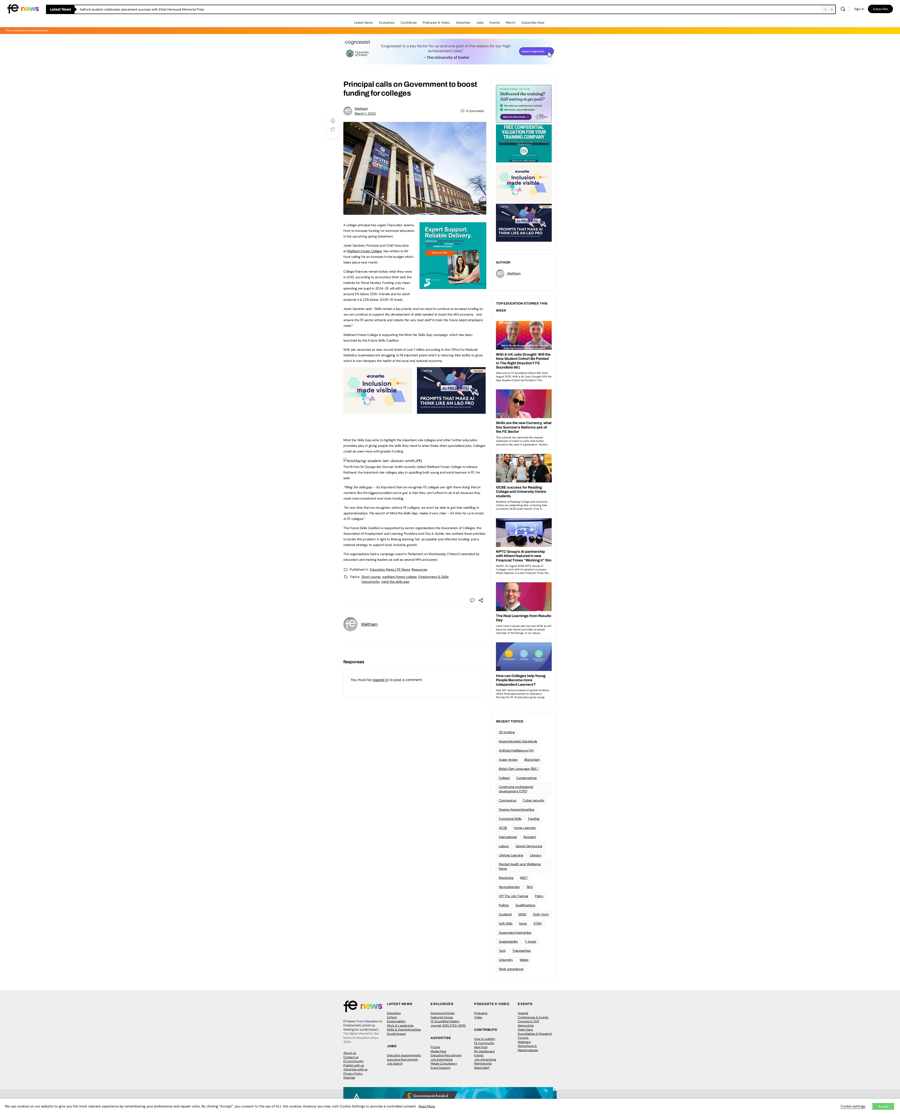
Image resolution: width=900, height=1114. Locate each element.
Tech (502, 950)
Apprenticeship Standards (518, 741)
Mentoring (506, 878)
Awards (523, 1013)
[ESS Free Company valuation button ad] (524, 143)
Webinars (524, 1042)
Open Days (525, 1029)
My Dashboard (484, 1051)
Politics (504, 905)
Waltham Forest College (364, 251)
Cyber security (533, 800)
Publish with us (353, 1065)
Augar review (508, 759)
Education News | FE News (390, 569)
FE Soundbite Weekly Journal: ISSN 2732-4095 (448, 1023)
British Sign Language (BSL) (518, 769)
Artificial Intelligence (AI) (516, 750)
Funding (534, 819)
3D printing (507, 732)
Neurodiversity (509, 887)
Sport (523, 923)
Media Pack (438, 1051)
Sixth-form (541, 914)
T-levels (530, 941)
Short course (371, 577)
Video (478, 1017)
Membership (483, 1063)
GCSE (503, 828)
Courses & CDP (528, 1021)
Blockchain (532, 759)
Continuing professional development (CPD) (516, 789)
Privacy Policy (353, 1074)
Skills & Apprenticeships (404, 1029)
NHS (530, 887)
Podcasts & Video (436, 22)
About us (349, 1053)
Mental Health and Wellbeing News (520, 866)
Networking (526, 1025)
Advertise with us (355, 1069)
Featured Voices (442, 1017)
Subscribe (880, 9)
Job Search (395, 1063)
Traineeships (521, 950)
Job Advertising (442, 1059)
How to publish (484, 1039)
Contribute (409, 22)
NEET (524, 878)
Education (394, 1013)
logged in (380, 679)
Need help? (482, 1068)
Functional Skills (510, 819)
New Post (481, 1047)
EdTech (392, 1017)
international (508, 837)
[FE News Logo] (23, 8)
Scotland (505, 914)
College (504, 778)
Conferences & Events (533, 1017)
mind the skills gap (395, 582)
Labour (504, 846)
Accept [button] (883, 1106)
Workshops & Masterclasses (528, 1048)
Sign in (859, 9)
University (506, 960)
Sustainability (508, 941)
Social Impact (396, 1034)
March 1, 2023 (365, 113)
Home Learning (525, 828)
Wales (524, 960)
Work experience (511, 969)
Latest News (363, 22)
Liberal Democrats (529, 846)
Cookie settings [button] (852, 1106)
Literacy (536, 855)
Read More (427, 1106)
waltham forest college (399, 577)
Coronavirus (507, 800)
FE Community (353, 1061)
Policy (539, 896)
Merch (510, 22)
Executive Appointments (404, 1055)
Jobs (480, 22)
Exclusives (386, 22)
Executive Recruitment (402, 1059)
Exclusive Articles (443, 1013)
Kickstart (529, 837)
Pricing (435, 1047)
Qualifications (525, 905)
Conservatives (526, 778)
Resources (419, 569)
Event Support (440, 1068)
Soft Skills (505, 923)
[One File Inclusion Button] (377, 411)
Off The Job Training (513, 896)
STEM (537, 923)
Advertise (463, 22)
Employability (396, 1021)
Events (495, 22)
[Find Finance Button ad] (524, 103)
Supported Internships (515, 932)
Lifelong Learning (511, 855)
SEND (522, 914)
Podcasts (481, 1013)
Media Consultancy (444, 1063)
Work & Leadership (400, 1025)
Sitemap (349, 1078)
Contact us (351, 1057)
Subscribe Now (532, 22)
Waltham (361, 108)
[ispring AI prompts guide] (451, 411)
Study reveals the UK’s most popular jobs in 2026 (117, 9)
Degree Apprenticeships (516, 809)
